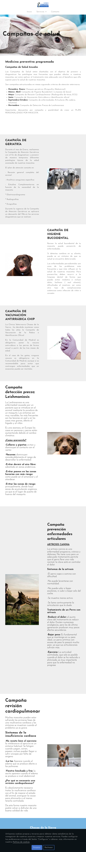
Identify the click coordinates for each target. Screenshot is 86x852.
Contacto (55, 12)
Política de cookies (21, 842)
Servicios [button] (40, 12)
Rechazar (49, 848)
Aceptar (36, 848)
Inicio (29, 12)
